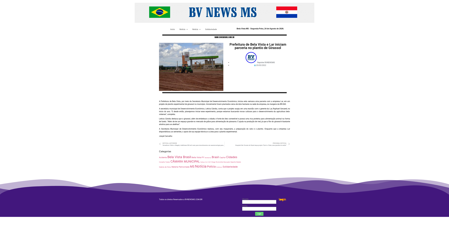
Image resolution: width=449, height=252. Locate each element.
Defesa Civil (204, 162)
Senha (244, 206)
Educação (226, 162)
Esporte (233, 162)
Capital (222, 157)
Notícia (182, 29)
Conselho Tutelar (164, 162)
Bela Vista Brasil (179, 157)
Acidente (163, 157)
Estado (238, 162)
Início (172, 29)
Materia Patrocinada (180, 167)
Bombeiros (208, 157)
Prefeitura (219, 167)
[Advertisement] (267, 165)
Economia (219, 162)
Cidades (231, 157)
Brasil (215, 157)
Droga (213, 162)
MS (192, 166)
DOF (209, 162)
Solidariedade (211, 29)
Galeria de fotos (165, 167)
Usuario (245, 199)
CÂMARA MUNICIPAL (185, 161)
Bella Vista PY (198, 157)
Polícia (211, 166)
